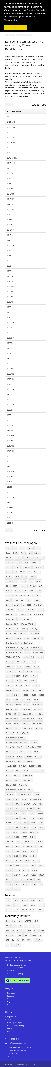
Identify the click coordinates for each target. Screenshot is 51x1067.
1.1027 (8, 827)
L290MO (10, 297)
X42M (16, 662)
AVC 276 (20, 610)
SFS (7, 940)
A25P (22, 548)
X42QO (17, 695)
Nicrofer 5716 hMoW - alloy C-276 (19, 643)
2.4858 (22, 752)
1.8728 (25, 657)
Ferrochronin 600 (27, 719)
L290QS (10, 343)
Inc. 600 (17, 723)
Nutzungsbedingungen (15, 1022)
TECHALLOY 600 (34, 747)
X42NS (25, 690)
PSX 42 (36, 666)
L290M (10, 281)
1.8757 (17, 865)
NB (7, 935)
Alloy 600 (17, 704)
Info (8, 1005)
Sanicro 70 (10, 747)
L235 (9, 168)
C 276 (40, 610)
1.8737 (8, 595)
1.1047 (32, 823)
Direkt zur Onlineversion (19, 980)
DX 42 (19, 666)
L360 (9, 420)
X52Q (41, 865)
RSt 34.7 (36, 553)
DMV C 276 (38, 614)
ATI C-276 (10, 610)
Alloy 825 (28, 756)
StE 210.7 (9, 558)
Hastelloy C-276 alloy (29, 629)
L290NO (10, 322)
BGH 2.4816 (37, 704)
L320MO (10, 374)
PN (40, 935)
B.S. (36, 921)
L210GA (10, 153)
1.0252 (8, 562)
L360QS (10, 502)
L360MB (10, 435)
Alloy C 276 (27, 605)
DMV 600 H (38, 709)
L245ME (10, 199)
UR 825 (24, 799)
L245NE (10, 225)
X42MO (17, 676)
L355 (9, 415)
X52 (7, 832)
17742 (40, 910)
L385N (9, 512)
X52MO (17, 851)
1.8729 (17, 804)
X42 (32, 657)
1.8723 (33, 562)
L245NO (10, 230)
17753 (8, 910)
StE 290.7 (9, 685)
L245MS (10, 209)
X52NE (27, 861)
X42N (16, 681)
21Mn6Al (23, 832)
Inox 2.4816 (27, 728)
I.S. (13, 930)
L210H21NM (12, 158)
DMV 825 (22, 766)
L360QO (10, 497)
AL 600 (8, 704)
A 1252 (36, 700)
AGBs (9, 1019)
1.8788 (15, 600)
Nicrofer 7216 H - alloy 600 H (17, 742)
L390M (10, 523)
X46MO (23, 813)
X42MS (33, 676)
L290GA (10, 276)
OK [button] (15, 27)
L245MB (10, 194)
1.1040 (17, 591)
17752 (41, 905)
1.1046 (8, 695)
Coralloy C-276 (25, 614)
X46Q (24, 823)
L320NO (10, 389)
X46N (16, 818)
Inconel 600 (37, 723)
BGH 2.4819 (30, 610)
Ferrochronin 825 (37, 771)
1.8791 (8, 681)
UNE (13, 945)
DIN (7, 921)
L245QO (10, 245)
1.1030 (23, 581)
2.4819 (8, 605)
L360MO (10, 446)
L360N (9, 456)
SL (13, 940)
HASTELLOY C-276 (28, 624)
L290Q (9, 332)
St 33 (8, 553)
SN (18, 940)
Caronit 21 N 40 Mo (25, 761)
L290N (9, 307)
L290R (9, 348)
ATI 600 (27, 704)
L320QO (10, 404)
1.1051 (8, 676)
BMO (16, 581)
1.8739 (16, 823)
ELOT (32, 926)
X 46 (34, 804)
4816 (29, 700)
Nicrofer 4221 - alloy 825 (15, 790)
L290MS (10, 302)
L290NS (10, 327)
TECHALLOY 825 (12, 799)
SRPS (29, 940)
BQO (29, 595)
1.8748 (17, 808)
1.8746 (8, 572)
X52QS (33, 875)
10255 (23, 900)
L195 (9, 132)
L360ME (10, 440)
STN (40, 940)
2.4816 (15, 700)
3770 (16, 910)
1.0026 (30, 548)
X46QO (40, 823)
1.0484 (24, 681)
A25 (15, 548)
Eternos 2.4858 (22, 771)
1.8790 (38, 581)
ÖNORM (33, 935)
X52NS (25, 865)
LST (24, 930)
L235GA (10, 173)
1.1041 (35, 685)
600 (22, 700)
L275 (9, 261)
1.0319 (18, 558)
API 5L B (37, 572)
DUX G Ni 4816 (12, 714)
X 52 (8, 813)
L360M (10, 430)
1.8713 (23, 553)
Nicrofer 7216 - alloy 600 (15, 737)
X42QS (33, 695)
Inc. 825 (17, 775)
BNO (25, 591)
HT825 (8, 775)
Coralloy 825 (11, 766)
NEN (19, 935)
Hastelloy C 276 (12, 629)
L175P (9, 117)
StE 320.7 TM (28, 808)
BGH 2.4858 (10, 761)
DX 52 (19, 842)
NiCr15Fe (38, 728)
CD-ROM (10, 971)
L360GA (10, 425)
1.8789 (41, 695)
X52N (16, 856)
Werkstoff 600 (11, 752)
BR (22, 600)
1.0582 (24, 856)
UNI (19, 945)
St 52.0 (33, 827)
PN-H (20, 921)
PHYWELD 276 (38, 652)
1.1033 (25, 851)
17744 (18, 905)
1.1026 (25, 695)
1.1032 (31, 813)
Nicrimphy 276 (37, 638)
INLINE (16, 567)
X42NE (27, 685)
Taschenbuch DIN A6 (15, 968)
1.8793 (8, 856)
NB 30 (26, 638)
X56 (40, 884)
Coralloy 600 (26, 709)
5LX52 (32, 837)
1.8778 (35, 861)
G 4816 (39, 719)
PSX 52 (8, 846)
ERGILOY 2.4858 (35, 766)
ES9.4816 (39, 714)
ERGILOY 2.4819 (24, 619)
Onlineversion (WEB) (15, 974)
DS (26, 926)
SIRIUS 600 (21, 747)
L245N (9, 214)
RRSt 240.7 (26, 567)
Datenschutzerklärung (15, 1025)
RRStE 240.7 (37, 567)
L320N (9, 384)
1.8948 (8, 870)
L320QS (10, 410)
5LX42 (32, 662)
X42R (8, 700)
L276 (9, 266)
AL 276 (17, 605)
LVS (29, 930)
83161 (15, 900)
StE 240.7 (32, 586)
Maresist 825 (11, 785)
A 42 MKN (10, 756)
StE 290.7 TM (11, 671)
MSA (36, 930)
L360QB (10, 487)
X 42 (20, 671)
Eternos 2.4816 (12, 719)
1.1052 (15, 813)
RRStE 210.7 (39, 558)
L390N (16, 884)
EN (38, 926)
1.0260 (28, 600)
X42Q (41, 690)
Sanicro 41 (10, 794)
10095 (32, 910)
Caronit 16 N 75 (12, 709)
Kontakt (10, 1028)
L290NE (10, 317)
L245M (10, 189)
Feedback (11, 1031)
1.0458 (25, 562)
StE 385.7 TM (28, 880)
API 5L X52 (10, 842)
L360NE (10, 466)
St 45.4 (18, 576)
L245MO (10, 204)
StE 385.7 (25, 884)
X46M (37, 808)
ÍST (18, 930)
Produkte (10, 996)
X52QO (17, 875)
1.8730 (41, 827)
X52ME (39, 846)
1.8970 (8, 884)
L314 (9, 358)
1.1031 (25, 676)
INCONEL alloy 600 (13, 728)
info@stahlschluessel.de (17, 1043)
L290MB (10, 286)
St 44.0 (36, 600)
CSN (14, 926)
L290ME (10, 291)
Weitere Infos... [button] (11, 20)
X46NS (8, 823)
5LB (29, 572)
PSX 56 (17, 880)
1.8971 (41, 875)
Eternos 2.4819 (12, 624)
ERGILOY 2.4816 (27, 714)
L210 (9, 147)
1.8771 (8, 875)
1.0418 (22, 572)
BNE (40, 586)
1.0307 (15, 553)
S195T (37, 548)
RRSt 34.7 (28, 558)
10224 (40, 900)
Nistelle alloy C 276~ (14, 652)
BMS (31, 581)
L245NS (10, 235)
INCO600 (26, 723)
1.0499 (14, 832)
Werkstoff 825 (35, 799)
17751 (33, 905)
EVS (7, 930)
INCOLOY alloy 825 (13, 780)
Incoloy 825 (27, 775)
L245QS (10, 250)
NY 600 (34, 742)
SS (34, 940)
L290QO (10, 338)
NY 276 (27, 652)
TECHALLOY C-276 (13, 657)
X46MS (40, 813)
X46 (40, 804)
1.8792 (8, 818)
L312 (9, 353)
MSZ (42, 930)
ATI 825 (38, 756)
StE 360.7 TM (19, 846)
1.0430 (8, 808)
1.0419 (25, 827)
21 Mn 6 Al (34, 832)
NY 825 (30, 790)
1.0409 (8, 804)
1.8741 (33, 865)
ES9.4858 (9, 771)
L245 (9, 178)
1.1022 (40, 818)
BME (25, 576)
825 (29, 752)
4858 (36, 752)
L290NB (10, 312)
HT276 (8, 633)
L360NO (10, 471)
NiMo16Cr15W (36, 647)
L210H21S (11, 163)
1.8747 (8, 662)
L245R (9, 255)
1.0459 (8, 567)
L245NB (10, 219)
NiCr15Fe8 (10, 733)
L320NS (10, 394)
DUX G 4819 (11, 619)
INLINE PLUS (29, 842)
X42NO (9, 690)
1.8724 (8, 889)
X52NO (9, 865)
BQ (15, 595)
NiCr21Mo (23, 785)
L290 (9, 271)
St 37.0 (17, 562)
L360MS (10, 451)
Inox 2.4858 (27, 780)
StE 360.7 (9, 861)
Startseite (11, 993)
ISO (13, 921)
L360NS (10, 476)
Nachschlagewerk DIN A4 (17, 965)
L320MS (10, 379)
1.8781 (8, 851)
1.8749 (8, 837)
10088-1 (24, 910)
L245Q (9, 240)
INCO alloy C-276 (20, 633)
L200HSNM (11, 142)
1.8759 (25, 875)
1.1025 (37, 595)
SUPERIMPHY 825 (24, 794)
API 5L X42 (10, 666)
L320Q (9, 399)
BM (15, 572)
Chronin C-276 (11, 614)
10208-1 (32, 900)
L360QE (10, 492)
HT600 (8, 723)
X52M (16, 837)
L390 (9, 518)
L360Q (9, 482)
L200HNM (11, 137)
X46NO (32, 818)
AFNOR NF (28, 921)
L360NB (10, 461)
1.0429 (24, 662)
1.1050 (8, 581)
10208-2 (9, 905)
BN (7, 586)
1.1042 (24, 818)
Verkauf (10, 999)
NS (25, 935)
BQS (8, 600)
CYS (20, 926)
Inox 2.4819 (34, 633)
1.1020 (32, 591)
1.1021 (17, 690)
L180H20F (11, 122)
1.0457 (14, 586)
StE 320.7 (26, 804)
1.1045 (22, 595)
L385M (10, 507)
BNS (39, 591)
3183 (8, 900)
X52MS (33, 851)
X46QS (16, 827)
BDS (8, 926)
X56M (37, 880)
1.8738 (33, 690)
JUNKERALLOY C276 (13, 638)
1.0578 (24, 837)
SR (23, 940)
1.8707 (8, 548)
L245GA (10, 183)
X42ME (37, 671)
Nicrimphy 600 (22, 733)
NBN (13, 935)
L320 (9, 363)
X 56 (34, 884)
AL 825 (19, 756)
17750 (25, 905)
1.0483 (39, 657)
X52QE (34, 870)
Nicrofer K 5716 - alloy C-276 (17, 647)
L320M (10, 368)
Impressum (11, 1016)
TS (7, 945)
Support (10, 1002)
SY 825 (36, 794)
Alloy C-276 (38, 605)
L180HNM (11, 127)
